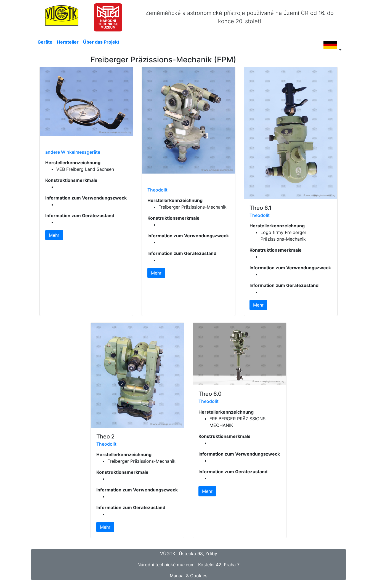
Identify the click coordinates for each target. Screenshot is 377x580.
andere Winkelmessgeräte (72, 152)
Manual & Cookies (188, 575)
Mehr (54, 235)
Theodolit (157, 190)
